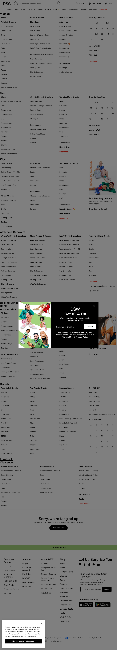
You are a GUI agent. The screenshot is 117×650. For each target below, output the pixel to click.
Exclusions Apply (75, 320)
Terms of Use (67, 337)
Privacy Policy (15, 636)
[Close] (94, 305)
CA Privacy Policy (30, 636)
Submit (90, 327)
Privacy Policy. (82, 337)
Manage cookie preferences (23, 641)
